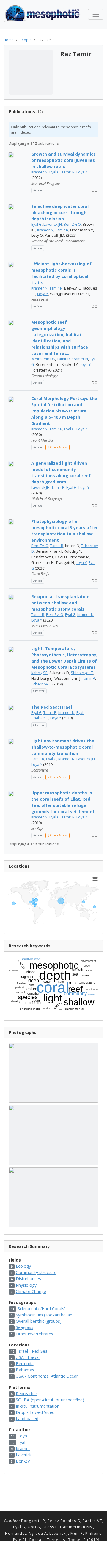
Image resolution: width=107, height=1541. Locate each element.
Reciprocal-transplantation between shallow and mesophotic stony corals (60, 603)
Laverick (24, 1455)
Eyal (21, 1442)
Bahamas (25, 1370)
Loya (22, 1436)
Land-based (27, 1418)
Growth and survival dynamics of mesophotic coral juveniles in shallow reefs (63, 160)
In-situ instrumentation (37, 1406)
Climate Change (31, 1291)
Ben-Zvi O (72, 224)
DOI (94, 190)
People (26, 39)
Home (9, 39)
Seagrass (24, 1327)
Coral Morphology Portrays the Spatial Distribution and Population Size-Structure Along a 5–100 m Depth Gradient (64, 411)
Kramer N (39, 172)
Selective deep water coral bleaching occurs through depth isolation (60, 212)
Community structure (36, 1272)
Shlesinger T (82, 672)
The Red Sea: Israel (51, 707)
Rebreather (26, 1393)
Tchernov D (41, 684)
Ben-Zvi (23, 1461)
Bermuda (25, 1363)
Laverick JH (52, 224)
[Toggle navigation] (95, 14)
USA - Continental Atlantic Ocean (47, 1376)
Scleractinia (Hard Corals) (42, 1308)
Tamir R (68, 172)
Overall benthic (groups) (39, 1321)
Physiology (26, 1285)
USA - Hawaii (28, 1357)
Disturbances (28, 1278)
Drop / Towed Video (35, 1412)
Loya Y (81, 172)
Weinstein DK (43, 358)
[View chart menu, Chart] (95, 879)
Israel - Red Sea (33, 1351)
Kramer (23, 1448)
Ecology (23, 1266)
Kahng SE (39, 672)
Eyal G (54, 172)
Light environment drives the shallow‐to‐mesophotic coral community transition (62, 747)
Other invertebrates (34, 1334)
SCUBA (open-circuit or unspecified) (50, 1400)
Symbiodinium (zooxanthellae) (45, 1315)
